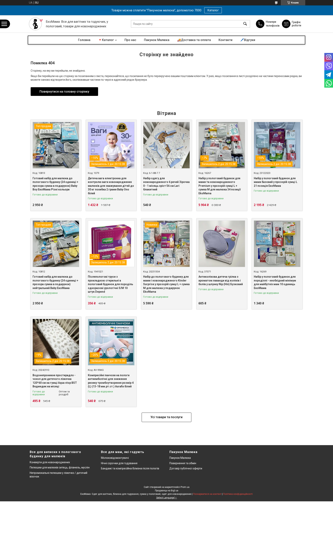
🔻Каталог (106, 40)
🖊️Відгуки (247, 40)
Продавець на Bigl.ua (166, 490)
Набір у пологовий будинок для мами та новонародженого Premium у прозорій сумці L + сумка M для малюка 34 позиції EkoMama (219, 186)
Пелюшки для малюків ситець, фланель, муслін (60, 467)
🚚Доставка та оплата (194, 40)
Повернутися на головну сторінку (64, 91)
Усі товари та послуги (166, 417)
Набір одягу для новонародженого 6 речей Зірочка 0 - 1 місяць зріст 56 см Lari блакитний (166, 184)
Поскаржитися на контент (207, 494)
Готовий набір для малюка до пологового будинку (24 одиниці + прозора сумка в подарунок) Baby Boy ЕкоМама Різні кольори (55, 184)
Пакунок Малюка (156, 40)
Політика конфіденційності (238, 494)
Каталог (213, 10)
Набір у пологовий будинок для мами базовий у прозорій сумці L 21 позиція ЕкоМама (275, 182)
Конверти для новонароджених (50, 462)
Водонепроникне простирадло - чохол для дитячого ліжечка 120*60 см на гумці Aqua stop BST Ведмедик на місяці (55, 381)
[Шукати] (245, 24)
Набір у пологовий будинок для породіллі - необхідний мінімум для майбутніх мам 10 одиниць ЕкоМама (275, 282)
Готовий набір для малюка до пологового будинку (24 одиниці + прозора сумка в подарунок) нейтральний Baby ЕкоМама (55, 282)
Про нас (130, 40)
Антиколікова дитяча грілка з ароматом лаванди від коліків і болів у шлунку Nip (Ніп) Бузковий (220, 280)
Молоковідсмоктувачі (115, 457)
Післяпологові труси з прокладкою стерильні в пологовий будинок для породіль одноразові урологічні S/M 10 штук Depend (110, 284)
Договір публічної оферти (185, 468)
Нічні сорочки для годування (119, 463)
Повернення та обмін (182, 463)
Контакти (225, 40)
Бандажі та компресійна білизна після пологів (130, 468)
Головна (84, 40)
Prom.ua (185, 487)
